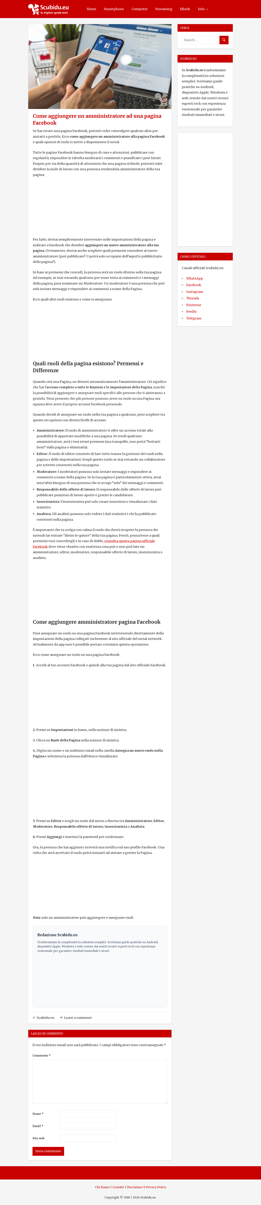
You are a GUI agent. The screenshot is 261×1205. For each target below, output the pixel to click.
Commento (41, 1055)
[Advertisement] (100, 207)
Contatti (118, 1187)
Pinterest (193, 305)
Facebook (193, 285)
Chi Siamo (102, 1187)
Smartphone (114, 9)
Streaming (163, 9)
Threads (192, 298)
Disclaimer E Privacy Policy (146, 1187)
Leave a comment (78, 1018)
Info (201, 9)
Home (91, 9)
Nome (38, 1114)
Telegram (193, 318)
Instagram (194, 292)
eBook (185, 9)
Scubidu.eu (45, 1018)
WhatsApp (194, 278)
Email (37, 1126)
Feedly (191, 311)
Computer (140, 9)
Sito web (38, 1138)
